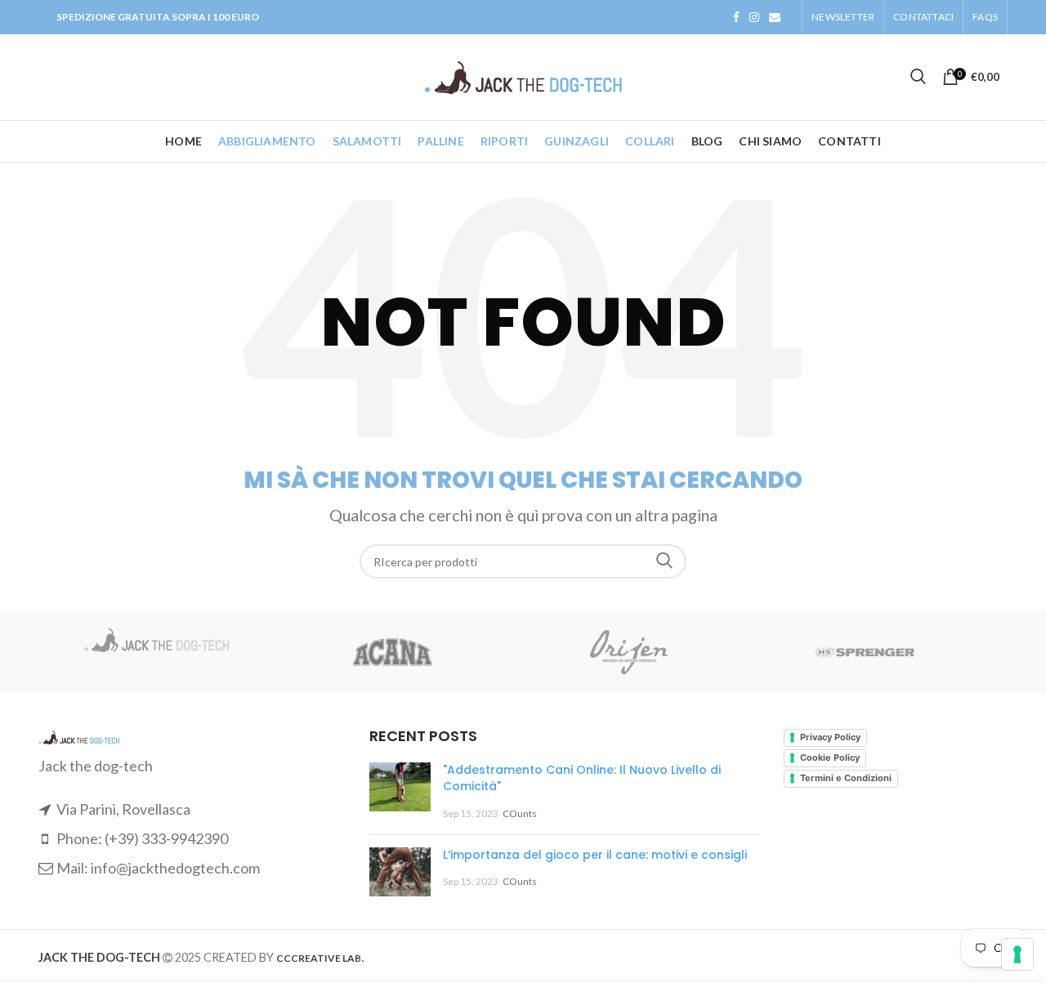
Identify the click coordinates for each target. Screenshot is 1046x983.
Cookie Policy (830, 757)
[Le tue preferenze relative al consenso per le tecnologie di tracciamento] (1017, 954)
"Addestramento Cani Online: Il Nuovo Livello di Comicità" (582, 778)
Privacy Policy (830, 737)
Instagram (754, 17)
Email (774, 17)
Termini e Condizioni (846, 778)
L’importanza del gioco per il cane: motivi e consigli (595, 855)
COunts (520, 813)
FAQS (985, 17)
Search (664, 561)
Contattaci (923, 17)
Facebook (736, 17)
